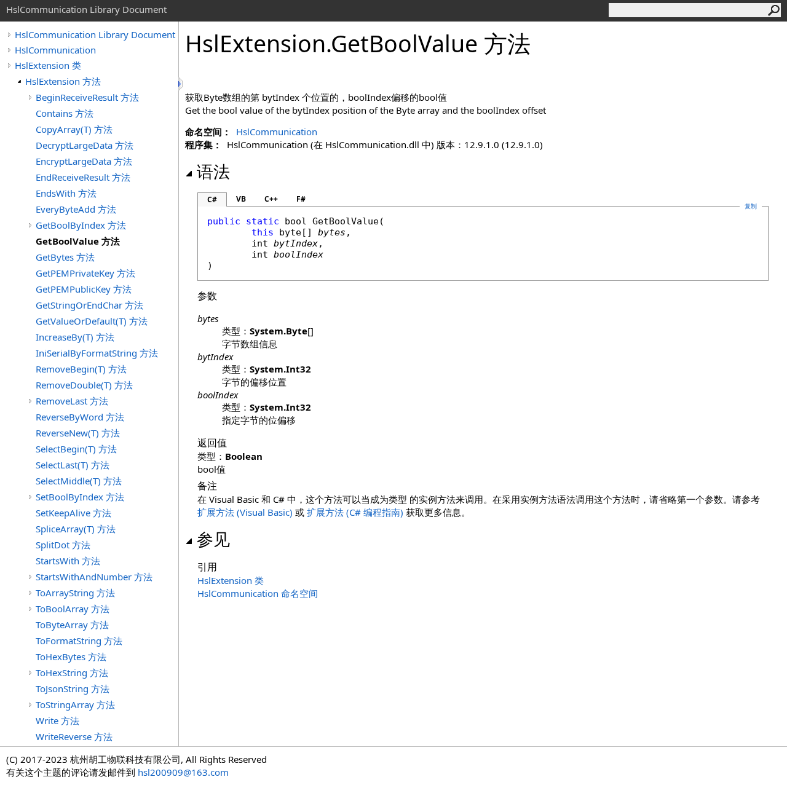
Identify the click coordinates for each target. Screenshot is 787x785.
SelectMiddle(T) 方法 (79, 481)
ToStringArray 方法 (75, 704)
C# (212, 199)
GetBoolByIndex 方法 (81, 225)
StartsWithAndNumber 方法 (94, 576)
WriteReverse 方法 (74, 736)
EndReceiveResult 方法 (83, 177)
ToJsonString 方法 (72, 688)
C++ (271, 199)
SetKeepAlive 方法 (73, 513)
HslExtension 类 (48, 65)
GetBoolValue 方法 (78, 241)
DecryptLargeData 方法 (84, 145)
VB (241, 199)
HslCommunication (55, 50)
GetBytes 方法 (65, 257)
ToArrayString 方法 (75, 592)
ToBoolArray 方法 (72, 608)
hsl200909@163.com (183, 772)
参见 (213, 539)
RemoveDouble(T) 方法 (84, 385)
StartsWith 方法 (68, 560)
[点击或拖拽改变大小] (181, 84)
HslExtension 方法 (63, 81)
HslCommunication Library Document (95, 34)
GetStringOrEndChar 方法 (89, 305)
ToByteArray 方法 (72, 624)
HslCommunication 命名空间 (257, 593)
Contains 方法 (64, 113)
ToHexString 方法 (72, 672)
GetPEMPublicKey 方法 (84, 289)
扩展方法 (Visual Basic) (245, 512)
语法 (213, 171)
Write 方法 (57, 720)
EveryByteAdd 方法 (76, 209)
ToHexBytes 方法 (71, 656)
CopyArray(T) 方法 (74, 129)
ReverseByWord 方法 (80, 417)
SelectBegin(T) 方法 (76, 449)
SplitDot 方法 (63, 544)
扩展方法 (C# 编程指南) (355, 512)
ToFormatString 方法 (79, 640)
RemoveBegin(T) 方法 (81, 369)
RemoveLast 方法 (72, 401)
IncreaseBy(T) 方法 (75, 337)
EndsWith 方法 (66, 193)
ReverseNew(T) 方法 (78, 433)
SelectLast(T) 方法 (72, 465)
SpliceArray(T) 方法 (76, 529)
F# (301, 199)
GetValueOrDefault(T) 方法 (92, 321)
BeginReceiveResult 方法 (87, 97)
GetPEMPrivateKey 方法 (85, 273)
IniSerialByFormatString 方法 (97, 353)
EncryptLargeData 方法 (84, 161)
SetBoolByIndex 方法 (80, 497)
